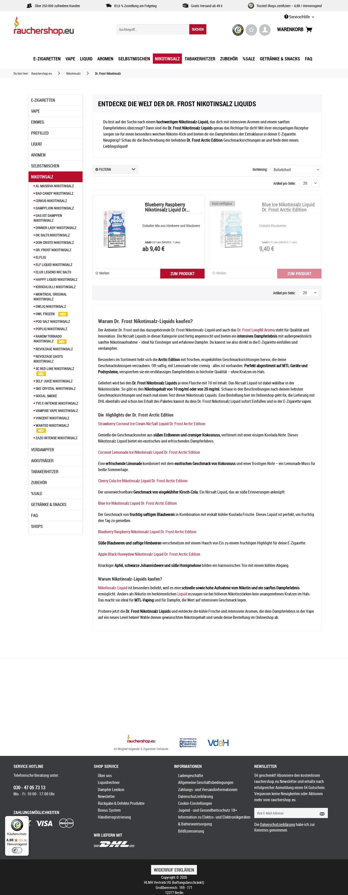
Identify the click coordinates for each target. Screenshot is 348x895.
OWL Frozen (45, 313)
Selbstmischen (45, 166)
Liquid (36, 144)
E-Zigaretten (43, 100)
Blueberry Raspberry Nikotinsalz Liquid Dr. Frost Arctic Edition (147, 532)
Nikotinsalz (42, 177)
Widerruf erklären (174, 870)
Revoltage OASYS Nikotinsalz (48, 359)
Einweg (37, 122)
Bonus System (109, 810)
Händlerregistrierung (114, 817)
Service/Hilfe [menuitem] (299, 17)
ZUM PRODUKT (182, 273)
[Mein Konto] (265, 30)
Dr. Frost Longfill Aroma (256, 330)
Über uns (105, 775)
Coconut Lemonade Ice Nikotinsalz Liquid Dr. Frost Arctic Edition (149, 452)
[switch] (17, 850)
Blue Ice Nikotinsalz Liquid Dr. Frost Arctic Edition (288, 207)
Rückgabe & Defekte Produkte (121, 803)
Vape (35, 111)
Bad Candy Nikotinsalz (54, 193)
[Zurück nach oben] (141, 739)
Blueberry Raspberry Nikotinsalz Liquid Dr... (167, 207)
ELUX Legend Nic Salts (53, 272)
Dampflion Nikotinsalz (54, 208)
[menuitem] (161, 29)
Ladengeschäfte (190, 775)
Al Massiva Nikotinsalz (54, 185)
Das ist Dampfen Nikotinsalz (48, 218)
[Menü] (26, 819)
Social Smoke (46, 395)
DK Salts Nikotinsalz (52, 235)
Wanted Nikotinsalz (52, 425)
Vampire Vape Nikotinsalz (56, 410)
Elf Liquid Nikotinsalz (53, 264)
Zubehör (39, 482)
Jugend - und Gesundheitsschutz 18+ (207, 810)
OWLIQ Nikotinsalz (50, 306)
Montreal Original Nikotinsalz (50, 296)
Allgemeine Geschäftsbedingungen (205, 782)
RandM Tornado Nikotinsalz (48, 338)
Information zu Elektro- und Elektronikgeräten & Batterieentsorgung (214, 820)
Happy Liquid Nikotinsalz (56, 279)
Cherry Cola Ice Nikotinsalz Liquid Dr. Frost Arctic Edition (143, 481)
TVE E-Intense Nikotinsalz (56, 403)
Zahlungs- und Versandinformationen (207, 789)
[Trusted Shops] (238, 30)
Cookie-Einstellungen (195, 803)
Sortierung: (259, 169)
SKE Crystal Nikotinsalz (55, 388)
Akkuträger (42, 460)
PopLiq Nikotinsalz (51, 328)
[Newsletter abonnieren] (320, 813)
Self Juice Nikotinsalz (54, 381)
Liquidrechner (109, 782)
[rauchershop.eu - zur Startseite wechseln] (53, 27)
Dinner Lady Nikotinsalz (55, 227)
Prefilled (40, 133)
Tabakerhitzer (44, 471)
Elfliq (40, 257)
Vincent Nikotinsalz (52, 418)
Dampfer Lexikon (111, 789)
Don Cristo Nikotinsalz (54, 242)
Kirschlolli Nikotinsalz (55, 286)
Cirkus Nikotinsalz (51, 200)
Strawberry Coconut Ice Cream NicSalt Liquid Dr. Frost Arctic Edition (151, 423)
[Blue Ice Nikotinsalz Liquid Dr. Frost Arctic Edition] (231, 229)
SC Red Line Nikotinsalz (54, 368)
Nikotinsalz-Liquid (112, 588)
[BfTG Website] (188, 743)
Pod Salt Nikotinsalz (52, 321)
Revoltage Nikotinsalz (54, 348)
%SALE (36, 493)
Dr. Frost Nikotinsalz (53, 249)
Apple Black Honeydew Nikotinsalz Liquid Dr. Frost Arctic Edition (149, 554)
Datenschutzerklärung (195, 796)
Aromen (38, 155)
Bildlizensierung (191, 831)
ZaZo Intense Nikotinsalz (56, 437)
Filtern (104, 169)
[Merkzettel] (251, 30)
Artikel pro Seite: (284, 183)
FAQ (34, 515)
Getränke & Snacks (48, 504)
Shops (37, 526)
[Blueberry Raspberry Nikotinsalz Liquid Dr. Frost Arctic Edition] (114, 229)
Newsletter (106, 796)
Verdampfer (42, 449)
